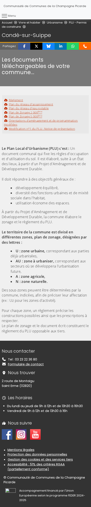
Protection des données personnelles (37, 454)
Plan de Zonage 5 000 (25, 116)
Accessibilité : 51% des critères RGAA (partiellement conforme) (36, 466)
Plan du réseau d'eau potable (29, 108)
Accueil (7, 22)
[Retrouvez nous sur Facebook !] (7, 434)
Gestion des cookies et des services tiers (40, 459)
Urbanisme (55, 22)
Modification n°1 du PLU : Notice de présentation (42, 129)
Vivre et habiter (29, 22)
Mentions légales (21, 450)
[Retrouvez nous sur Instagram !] (21, 434)
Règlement (16, 100)
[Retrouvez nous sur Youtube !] (35, 434)
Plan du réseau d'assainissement (31, 104)
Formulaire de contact (26, 364)
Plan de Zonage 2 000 (25, 112)
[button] (24, 46)
